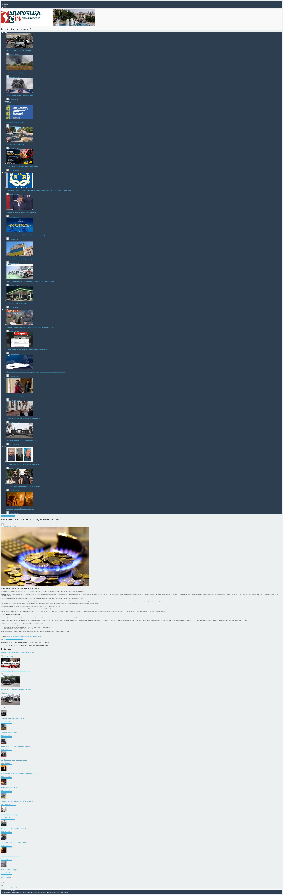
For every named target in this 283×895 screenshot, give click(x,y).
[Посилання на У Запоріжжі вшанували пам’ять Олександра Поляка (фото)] (19, 415)
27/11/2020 (13, 526)
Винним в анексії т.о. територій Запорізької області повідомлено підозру (26, 235)
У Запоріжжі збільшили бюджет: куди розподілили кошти (22, 259)
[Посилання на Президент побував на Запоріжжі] (3, 811)
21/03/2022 (17, 400)
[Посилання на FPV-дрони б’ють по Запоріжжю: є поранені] (19, 47)
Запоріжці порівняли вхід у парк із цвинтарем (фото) (21, 440)
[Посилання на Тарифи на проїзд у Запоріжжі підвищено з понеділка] (10, 705)
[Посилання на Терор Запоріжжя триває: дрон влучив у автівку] (3, 757)
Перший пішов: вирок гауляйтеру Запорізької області (21, 213)
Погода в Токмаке (15, 888)
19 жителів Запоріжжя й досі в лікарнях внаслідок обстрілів (17, 652)
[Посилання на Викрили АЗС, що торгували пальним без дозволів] (19, 300)
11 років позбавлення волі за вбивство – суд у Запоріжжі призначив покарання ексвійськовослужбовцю (35, 372)
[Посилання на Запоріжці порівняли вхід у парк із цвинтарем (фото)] (19, 437)
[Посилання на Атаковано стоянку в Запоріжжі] (3, 866)
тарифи (21, 639)
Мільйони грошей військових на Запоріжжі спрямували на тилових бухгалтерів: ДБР (29, 327)
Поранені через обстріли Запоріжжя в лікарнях (14, 842)
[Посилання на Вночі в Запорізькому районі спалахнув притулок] (19, 506)
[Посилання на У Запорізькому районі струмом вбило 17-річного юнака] (19, 163)
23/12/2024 (16, 194)
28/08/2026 (16, 54)
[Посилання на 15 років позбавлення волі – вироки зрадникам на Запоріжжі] (19, 461)
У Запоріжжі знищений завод (14, 73)
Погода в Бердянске (6, 888)
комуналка (16, 639)
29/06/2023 (16, 217)
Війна (2, 723)
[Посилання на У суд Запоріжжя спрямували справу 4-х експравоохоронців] (19, 483)
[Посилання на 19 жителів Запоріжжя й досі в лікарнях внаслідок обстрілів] (10, 668)
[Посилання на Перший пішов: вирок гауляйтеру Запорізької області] (19, 209)
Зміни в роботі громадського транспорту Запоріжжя (15, 671)
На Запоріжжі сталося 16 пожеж (10, 856)
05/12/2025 (16, 468)
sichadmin (11, 400)
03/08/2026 (16, 331)
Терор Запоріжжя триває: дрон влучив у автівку (14, 760)
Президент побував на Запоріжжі (10, 815)
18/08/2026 (16, 148)
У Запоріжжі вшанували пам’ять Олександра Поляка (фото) (23, 418)
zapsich (11, 54)
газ (8, 639)
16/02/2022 (17, 444)
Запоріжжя (3, 516)
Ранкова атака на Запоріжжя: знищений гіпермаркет (21, 95)
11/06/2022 (10, 693)
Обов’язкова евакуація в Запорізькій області (13, 828)
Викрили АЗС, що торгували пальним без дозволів (20, 303)
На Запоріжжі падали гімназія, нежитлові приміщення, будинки (18, 773)
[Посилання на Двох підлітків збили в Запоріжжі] (19, 141)
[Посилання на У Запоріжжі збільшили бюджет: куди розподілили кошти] (19, 256)
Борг (7, 639)
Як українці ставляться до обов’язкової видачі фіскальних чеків (25, 636)
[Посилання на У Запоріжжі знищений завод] (19, 69)
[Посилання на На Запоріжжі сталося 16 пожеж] (3, 853)
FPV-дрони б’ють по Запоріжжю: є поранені (18, 50)
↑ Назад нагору (4, 893)
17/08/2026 (16, 171)
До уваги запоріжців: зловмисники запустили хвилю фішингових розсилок (27, 350)
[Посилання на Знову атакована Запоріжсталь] (3, 784)
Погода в (6, 877)
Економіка (5, 805)
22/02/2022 (17, 422)
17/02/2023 (16, 239)
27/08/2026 (16, 263)
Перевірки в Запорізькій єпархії (15, 122)
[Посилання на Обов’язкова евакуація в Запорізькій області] (3, 825)
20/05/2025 (16, 491)
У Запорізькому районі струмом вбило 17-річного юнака (22, 166)
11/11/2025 (10, 657)
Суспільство (12, 516)
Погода (2, 875)
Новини (7, 516)
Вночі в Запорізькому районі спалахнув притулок (20, 509)
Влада (4, 819)
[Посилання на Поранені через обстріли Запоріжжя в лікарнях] (3, 839)
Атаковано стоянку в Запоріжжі (9, 870)
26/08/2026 (7, 818)
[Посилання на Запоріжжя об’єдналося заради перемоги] (19, 392)
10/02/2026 (16, 308)
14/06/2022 (10, 675)
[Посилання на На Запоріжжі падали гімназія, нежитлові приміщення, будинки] (3, 770)
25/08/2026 (7, 873)
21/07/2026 (16, 376)
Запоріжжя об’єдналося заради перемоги (18, 396)
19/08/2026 (16, 126)
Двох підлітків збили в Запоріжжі (15, 144)
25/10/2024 (16, 513)
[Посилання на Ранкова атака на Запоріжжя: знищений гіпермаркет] (19, 92)
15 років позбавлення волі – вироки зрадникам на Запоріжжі (23, 464)
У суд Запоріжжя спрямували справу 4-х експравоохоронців (23, 486)
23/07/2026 (16, 354)
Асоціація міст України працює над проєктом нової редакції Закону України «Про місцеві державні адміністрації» (38, 190)
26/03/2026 (16, 285)
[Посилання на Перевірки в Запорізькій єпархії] (19, 119)
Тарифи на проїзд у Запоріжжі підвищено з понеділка (16, 689)
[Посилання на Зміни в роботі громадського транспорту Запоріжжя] (10, 686)
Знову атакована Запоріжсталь (9, 787)
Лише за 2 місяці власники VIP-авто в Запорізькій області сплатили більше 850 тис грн (30, 281)
